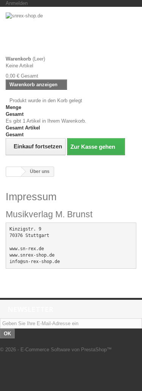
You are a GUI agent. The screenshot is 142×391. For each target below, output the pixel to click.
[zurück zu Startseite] (13, 171)
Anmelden (17, 3)
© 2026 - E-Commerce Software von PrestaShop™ (56, 349)
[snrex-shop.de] (71, 34)
